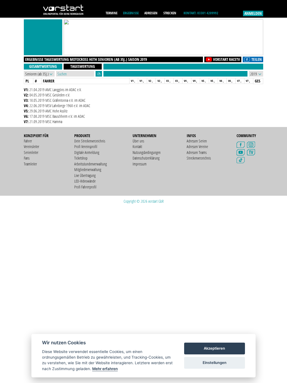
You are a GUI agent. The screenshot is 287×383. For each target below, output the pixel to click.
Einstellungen (214, 362)
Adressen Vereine (197, 146)
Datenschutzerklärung (146, 158)
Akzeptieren (214, 348)
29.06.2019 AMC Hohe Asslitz (48, 111)
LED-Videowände (85, 181)
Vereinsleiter (31, 146)
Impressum (140, 164)
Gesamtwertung (43, 66)
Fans (26, 158)
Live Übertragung (85, 175)
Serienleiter (31, 152)
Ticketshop (80, 158)
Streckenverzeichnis (199, 158)
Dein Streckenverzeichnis (89, 141)
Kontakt (137, 146)
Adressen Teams (197, 152)
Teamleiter (30, 164)
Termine (111, 13)
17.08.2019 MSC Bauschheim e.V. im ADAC (57, 116)
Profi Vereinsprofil (85, 146)
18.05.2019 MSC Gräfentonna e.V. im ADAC (57, 100)
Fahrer (28, 141)
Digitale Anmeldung (86, 152)
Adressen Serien (197, 141)
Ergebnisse (131, 13)
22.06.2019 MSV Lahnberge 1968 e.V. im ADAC (59, 105)
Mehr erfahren (105, 368)
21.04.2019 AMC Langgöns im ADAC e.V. (55, 89)
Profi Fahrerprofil (85, 187)
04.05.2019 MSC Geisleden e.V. (49, 95)
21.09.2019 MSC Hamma (45, 121)
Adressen (151, 13)
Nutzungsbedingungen (147, 152)
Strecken (169, 13)
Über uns (138, 141)
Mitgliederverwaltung (87, 169)
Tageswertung (82, 66)
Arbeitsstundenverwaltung (90, 164)
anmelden (253, 13)
